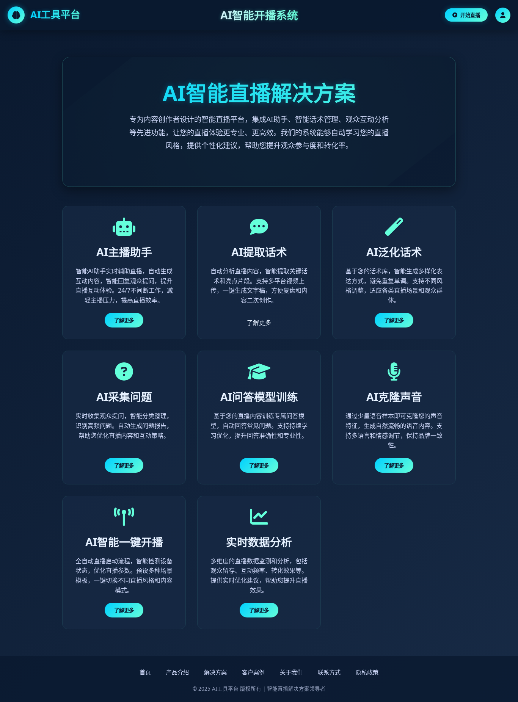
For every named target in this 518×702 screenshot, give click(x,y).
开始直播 (470, 15)
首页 (145, 672)
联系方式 (329, 672)
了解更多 (124, 320)
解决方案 (215, 672)
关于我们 (291, 672)
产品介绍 (177, 672)
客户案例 (253, 672)
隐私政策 (367, 672)
